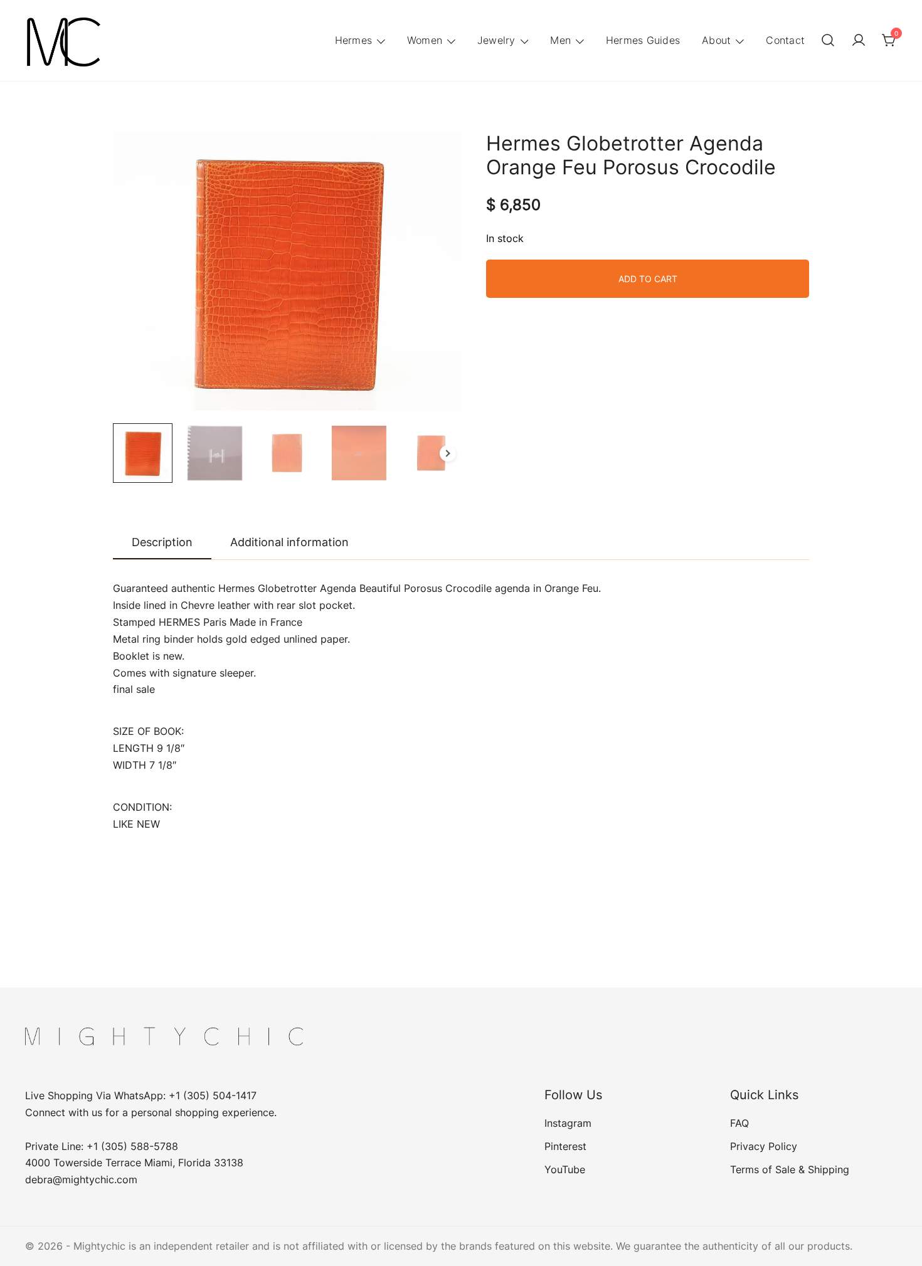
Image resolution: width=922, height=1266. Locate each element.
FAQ (739, 1123)
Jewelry (496, 40)
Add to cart (647, 278)
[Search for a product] (827, 41)
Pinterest (565, 1146)
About (716, 40)
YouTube (564, 1169)
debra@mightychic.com (81, 1179)
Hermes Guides (643, 40)
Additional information (289, 542)
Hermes (354, 40)
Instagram (567, 1123)
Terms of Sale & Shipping (789, 1169)
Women (424, 40)
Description (162, 542)
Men (560, 40)
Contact (785, 40)
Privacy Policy (763, 1146)
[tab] (162, 543)
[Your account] (858, 41)
